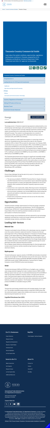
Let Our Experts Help (10, 353)
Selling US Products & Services (12, 103)
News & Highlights (10, 350)
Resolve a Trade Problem (11, 344)
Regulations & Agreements (11, 341)
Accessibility (42, 421)
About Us (30, 359)
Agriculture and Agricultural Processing (13, 88)
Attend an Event (9, 347)
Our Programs (9, 366)
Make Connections (10, 363)
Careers (29, 366)
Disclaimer (22, 421)
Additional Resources (10, 374)
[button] (45, 4)
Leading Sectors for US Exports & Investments (16, 82)
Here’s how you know (28, 0)
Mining (6, 93)
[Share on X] (34, 67)
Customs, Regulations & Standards (13, 99)
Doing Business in (9, 78)
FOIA (10, 421)
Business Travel (8, 106)
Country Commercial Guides (12, 9)
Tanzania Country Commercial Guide (14, 75)
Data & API (30, 369)
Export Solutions (9, 336)
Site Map (30, 371)
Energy (6, 90)
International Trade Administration (14, 411)
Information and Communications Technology (14, 95)
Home (3, 9)
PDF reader (17, 418)
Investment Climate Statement (12, 109)
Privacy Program (15, 421)
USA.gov (7, 421)
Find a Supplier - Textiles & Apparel (35, 336)
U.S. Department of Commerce (29, 411)
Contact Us (30, 363)
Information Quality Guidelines (32, 421)
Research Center (9, 339)
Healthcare (6, 86)
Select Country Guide (37, 117)
